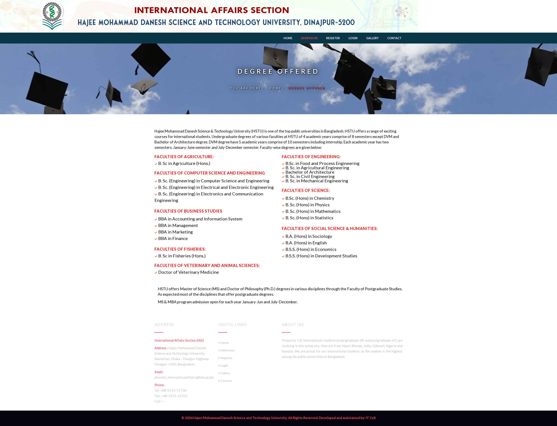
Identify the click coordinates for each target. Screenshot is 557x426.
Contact (394, 38)
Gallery (372, 38)
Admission (309, 38)
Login (353, 38)
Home (288, 38)
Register (333, 38)
